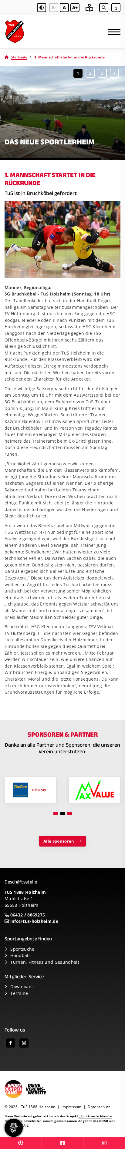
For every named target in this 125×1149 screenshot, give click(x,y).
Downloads (22, 986)
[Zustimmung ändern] (14, 1128)
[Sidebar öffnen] (115, 7)
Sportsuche (22, 949)
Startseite (19, 57)
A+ (75, 7)
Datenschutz (99, 1106)
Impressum (72, 1106)
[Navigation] (112, 32)
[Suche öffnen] (103, 7)
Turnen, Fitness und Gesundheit (44, 962)
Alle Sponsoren (58, 841)
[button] (78, 73)
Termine (19, 993)
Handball (20, 955)
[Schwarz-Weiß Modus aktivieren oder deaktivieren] (41, 7)
